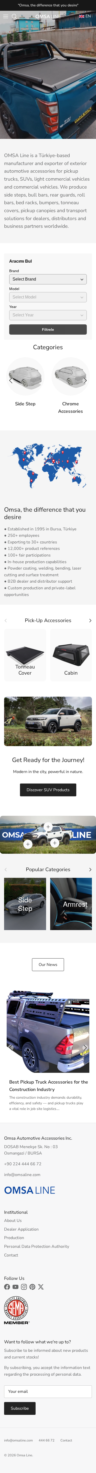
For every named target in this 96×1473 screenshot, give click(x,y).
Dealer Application (21, 1229)
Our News (48, 964)
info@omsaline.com (18, 1440)
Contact (11, 1255)
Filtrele (48, 329)
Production (14, 1238)
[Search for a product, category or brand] (17, 16)
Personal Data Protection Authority (36, 1246)
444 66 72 (47, 1440)
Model (14, 289)
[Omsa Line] (48, 16)
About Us (13, 1220)
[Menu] (5, 16)
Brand (14, 271)
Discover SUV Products (48, 790)
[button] (85, 380)
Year (13, 307)
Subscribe (20, 1408)
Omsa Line (24, 1455)
